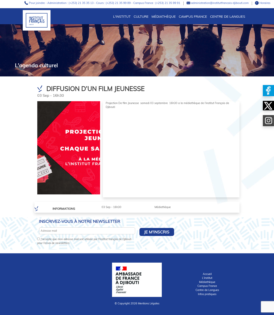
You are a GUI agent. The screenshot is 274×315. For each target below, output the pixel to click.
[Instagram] (268, 120)
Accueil (207, 274)
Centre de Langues (227, 16)
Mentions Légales (148, 303)
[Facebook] (268, 90)
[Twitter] (268, 105)
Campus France (193, 16)
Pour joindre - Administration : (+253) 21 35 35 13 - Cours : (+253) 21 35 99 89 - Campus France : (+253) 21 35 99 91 (105, 3)
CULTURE (141, 16)
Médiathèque (164, 16)
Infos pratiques (207, 294)
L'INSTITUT (122, 16)
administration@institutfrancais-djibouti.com (220, 3)
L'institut (207, 278)
